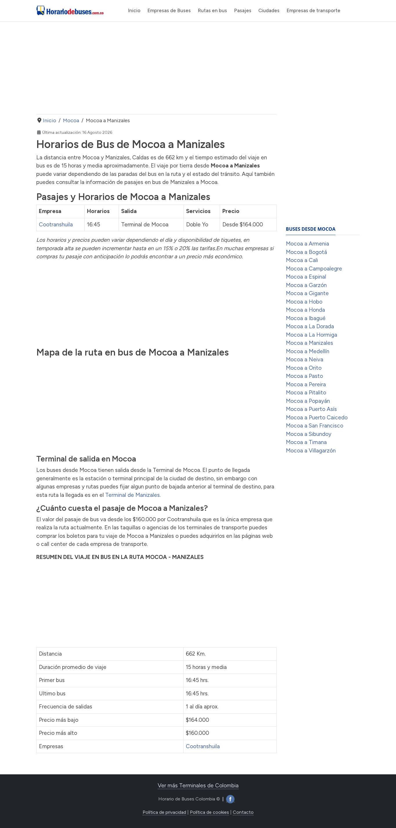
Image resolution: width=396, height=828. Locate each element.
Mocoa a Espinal (306, 276)
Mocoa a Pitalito (306, 392)
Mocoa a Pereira (306, 384)
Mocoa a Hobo (304, 301)
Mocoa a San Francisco (314, 425)
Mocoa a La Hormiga (311, 334)
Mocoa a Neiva (304, 359)
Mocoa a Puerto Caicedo (317, 417)
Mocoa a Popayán (308, 401)
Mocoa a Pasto (304, 376)
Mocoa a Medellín (307, 351)
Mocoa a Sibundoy (308, 434)
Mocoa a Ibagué (306, 318)
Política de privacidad (164, 812)
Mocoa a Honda (305, 309)
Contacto (243, 812)
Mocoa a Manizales (309, 343)
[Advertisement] (156, 68)
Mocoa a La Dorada (310, 326)
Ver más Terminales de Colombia (198, 785)
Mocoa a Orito (303, 368)
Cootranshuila (56, 224)
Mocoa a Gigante (307, 293)
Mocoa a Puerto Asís (311, 409)
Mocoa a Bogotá (306, 252)
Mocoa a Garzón (306, 285)
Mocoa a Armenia (307, 243)
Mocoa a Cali (302, 260)
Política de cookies (209, 812)
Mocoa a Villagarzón (311, 450)
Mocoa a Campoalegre (314, 268)
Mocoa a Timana (306, 442)
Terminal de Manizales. (133, 495)
